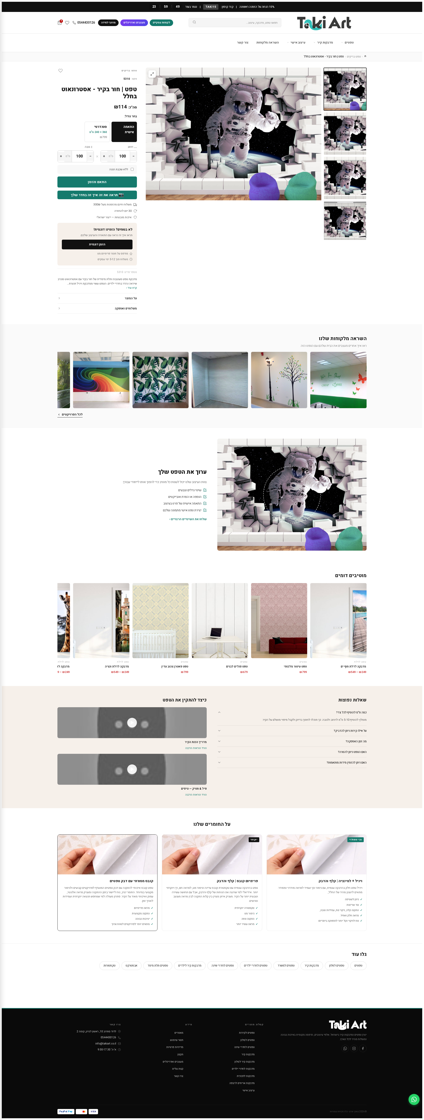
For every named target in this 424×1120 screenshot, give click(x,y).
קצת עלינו (177, 1069)
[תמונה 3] (345, 177)
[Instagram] (354, 1048)
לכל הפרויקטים (72, 414)
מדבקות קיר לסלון (245, 1062)
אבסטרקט (131, 965)
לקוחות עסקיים (161, 23)
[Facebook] (363, 1048)
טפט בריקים (354, 56)
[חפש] (194, 22)
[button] (338, 380)
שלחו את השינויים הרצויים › (188, 519)
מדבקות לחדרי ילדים (243, 1069)
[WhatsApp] (345, 1048)
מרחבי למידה (108, 23)
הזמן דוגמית (97, 244)
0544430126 (86, 22)
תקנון (180, 1054)
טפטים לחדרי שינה (223, 965)
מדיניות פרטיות (174, 1047)
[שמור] (60, 71)
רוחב (130, 147)
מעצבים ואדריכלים (134, 23)
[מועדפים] (67, 23)
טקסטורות (109, 965)
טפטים (349, 42)
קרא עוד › (131, 288)
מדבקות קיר (324, 42)
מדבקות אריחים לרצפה (242, 1083)
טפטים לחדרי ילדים (255, 965)
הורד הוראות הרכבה (196, 748)
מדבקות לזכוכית (246, 1076)
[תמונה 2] (345, 133)
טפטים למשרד (286, 965)
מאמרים (178, 1033)
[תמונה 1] (345, 89)
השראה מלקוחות (267, 42)
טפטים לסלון (336, 965)
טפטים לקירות (247, 1033)
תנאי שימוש (176, 1040)
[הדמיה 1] (345, 222)
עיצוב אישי (297, 42)
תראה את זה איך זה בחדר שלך (97, 195)
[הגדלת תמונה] (152, 74)
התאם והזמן (97, 182)
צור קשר (242, 42)
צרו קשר (178, 1076)
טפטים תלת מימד (158, 965)
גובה (87, 147)
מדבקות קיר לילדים (189, 965)
